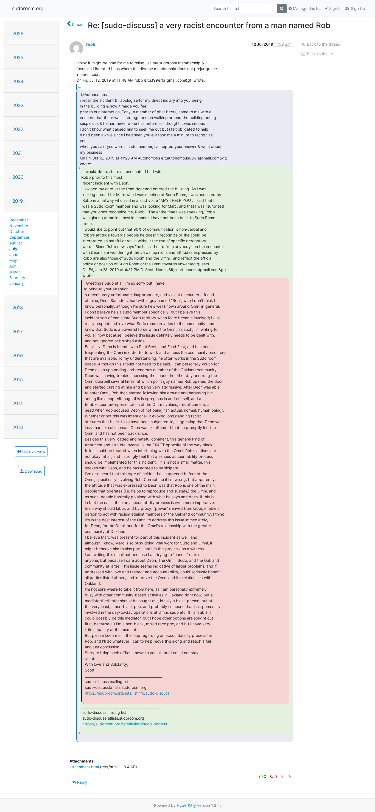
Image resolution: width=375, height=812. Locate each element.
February (17, 277)
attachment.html (84, 766)
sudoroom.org (28, 8)
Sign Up (357, 8)
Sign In (335, 8)
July (13, 248)
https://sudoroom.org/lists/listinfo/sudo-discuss (127, 693)
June (13, 254)
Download (33, 471)
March (15, 271)
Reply (81, 782)
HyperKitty (186, 805)
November (18, 225)
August (15, 243)
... (79, 86)
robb (90, 44)
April (13, 266)
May (13, 260)
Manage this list (306, 8)
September (19, 237)
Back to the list (320, 53)
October (16, 231)
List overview (33, 451)
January (16, 283)
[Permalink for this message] (290, 776)
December (18, 220)
